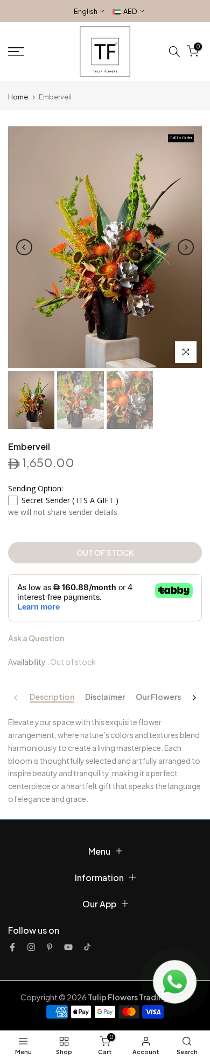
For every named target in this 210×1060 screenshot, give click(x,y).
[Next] (186, 247)
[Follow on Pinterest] (49, 947)
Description (52, 696)
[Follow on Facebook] (12, 947)
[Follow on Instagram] (31, 947)
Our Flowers (158, 696)
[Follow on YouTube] (68, 947)
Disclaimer (105, 696)
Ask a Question (36, 638)
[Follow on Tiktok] (87, 947)
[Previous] (24, 247)
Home (18, 96)
